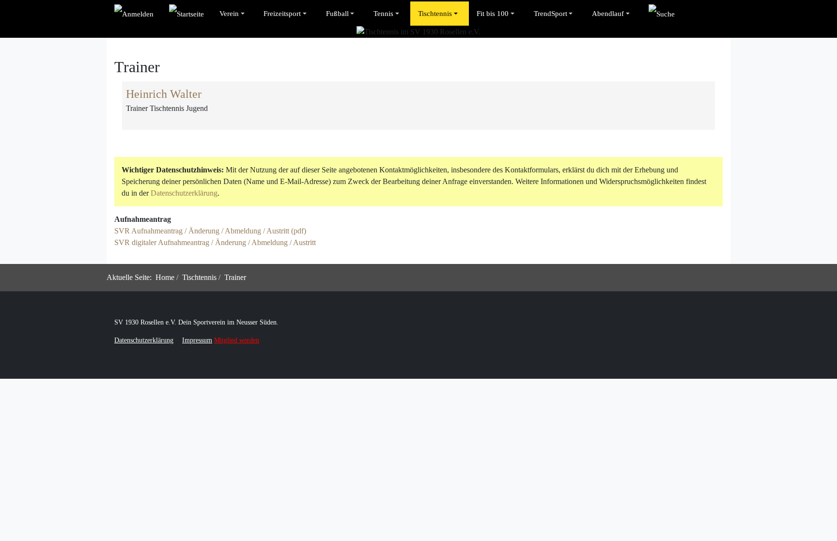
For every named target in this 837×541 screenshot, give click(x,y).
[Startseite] (186, 13)
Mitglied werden (236, 340)
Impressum (197, 340)
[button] (234, 13)
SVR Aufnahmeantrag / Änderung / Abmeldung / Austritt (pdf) (210, 231)
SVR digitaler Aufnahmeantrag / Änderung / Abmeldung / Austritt (215, 242)
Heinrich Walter (164, 94)
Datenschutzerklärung (184, 193)
